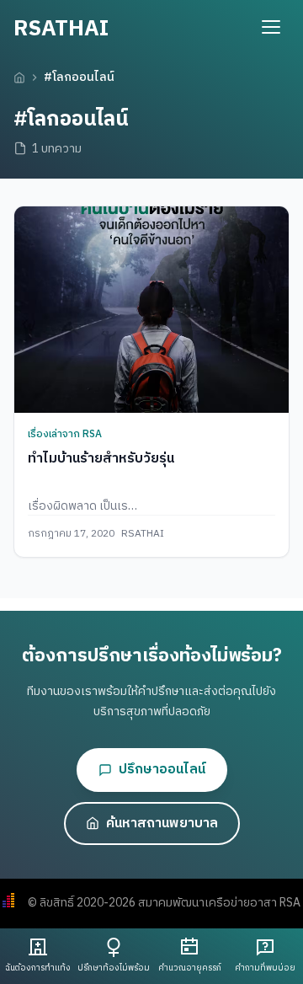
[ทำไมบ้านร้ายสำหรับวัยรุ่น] (151, 309)
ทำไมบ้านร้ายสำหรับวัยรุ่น (101, 458)
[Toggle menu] (271, 26)
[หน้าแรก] (19, 77)
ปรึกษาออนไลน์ (162, 769)
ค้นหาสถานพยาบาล (162, 823)
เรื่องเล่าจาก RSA (65, 434)
